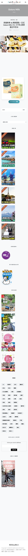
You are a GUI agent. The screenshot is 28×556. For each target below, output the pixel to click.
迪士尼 (4, 427)
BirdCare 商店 (14, 101)
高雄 (16, 19)
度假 (9, 395)
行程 (21, 420)
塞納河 (21, 384)
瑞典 (9, 402)
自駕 (10, 416)
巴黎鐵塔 (19, 391)
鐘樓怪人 (11, 427)
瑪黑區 (15, 402)
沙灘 (15, 398)
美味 (4, 409)
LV (3, 384)
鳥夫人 (10, 431)
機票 (9, 398)
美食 (9, 409)
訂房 (11, 423)
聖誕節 (12, 413)
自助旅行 (20, 413)
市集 (4, 395)
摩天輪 (15, 395)
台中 (15, 384)
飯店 (18, 427)
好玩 (9, 388)
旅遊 (22, 395)
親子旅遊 (5, 423)
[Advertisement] (8, 64)
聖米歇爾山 (5, 413)
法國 (20, 398)
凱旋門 (9, 384)
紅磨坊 (15, 406)
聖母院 (15, 409)
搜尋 (24, 109)
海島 (4, 402)
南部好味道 (13, 19)
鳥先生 (4, 431)
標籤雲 (14, 378)
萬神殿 (16, 416)
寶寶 (15, 388)
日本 (4, 398)
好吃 (4, 388)
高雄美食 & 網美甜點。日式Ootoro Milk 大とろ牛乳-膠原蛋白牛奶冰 (14, 25)
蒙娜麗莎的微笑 (6, 420)
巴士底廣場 (5, 391)
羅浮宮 (22, 406)
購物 (17, 423)
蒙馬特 (14, 420)
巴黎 (12, 391)
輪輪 (23, 423)
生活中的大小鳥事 (7, 406)
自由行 (4, 416)
